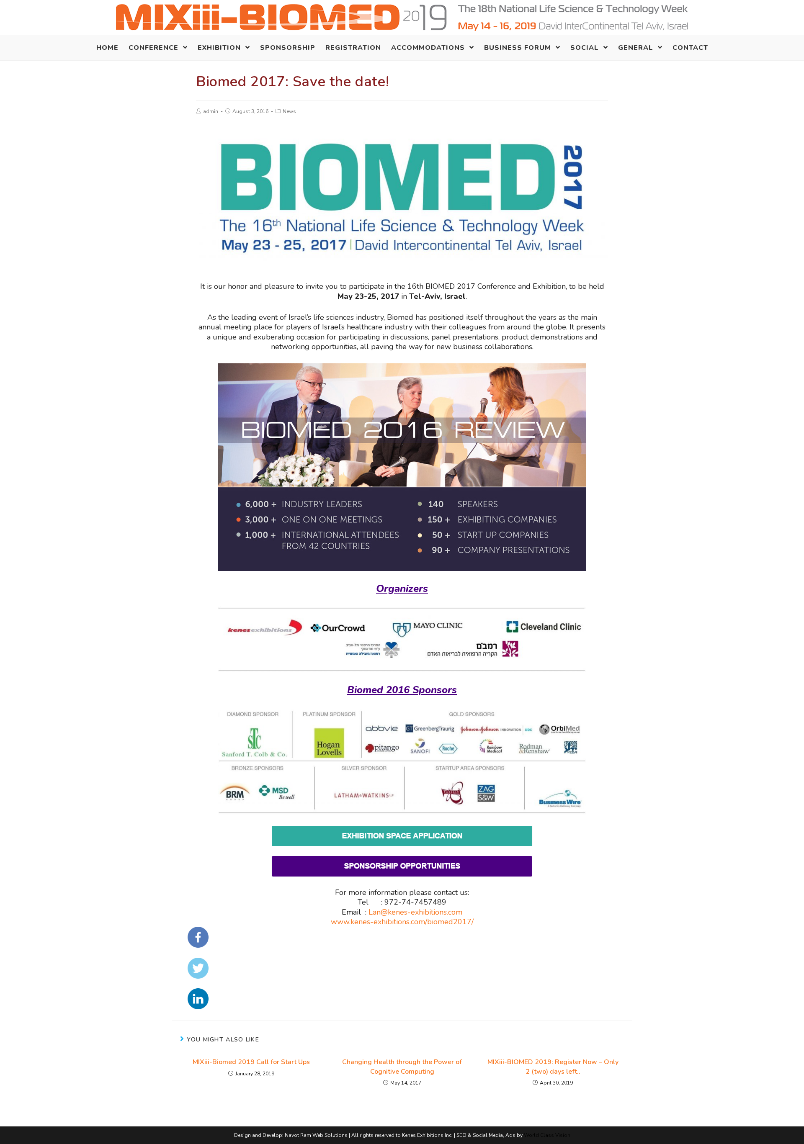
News (289, 111)
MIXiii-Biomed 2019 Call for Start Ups (251, 1062)
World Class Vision (547, 1135)
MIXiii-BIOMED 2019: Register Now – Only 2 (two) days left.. (552, 1066)
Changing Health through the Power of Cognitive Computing (402, 1066)
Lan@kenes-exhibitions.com (415, 912)
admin (210, 111)
